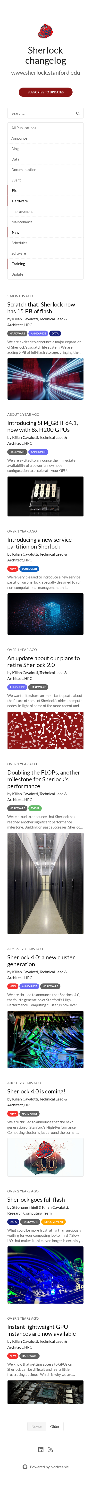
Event (16, 180)
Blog (15, 148)
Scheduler (19, 243)
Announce (19, 138)
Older (54, 1426)
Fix (14, 190)
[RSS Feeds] (50, 1449)
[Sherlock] (45, 32)
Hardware (20, 201)
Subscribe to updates (46, 92)
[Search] (77, 113)
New (15, 232)
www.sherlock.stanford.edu (45, 72)
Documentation (23, 169)
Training (18, 263)
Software (18, 253)
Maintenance (22, 222)
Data (15, 159)
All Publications (23, 128)
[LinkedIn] (43, 1449)
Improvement (22, 211)
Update (17, 274)
